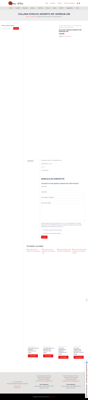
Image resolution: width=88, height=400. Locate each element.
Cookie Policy (17, 387)
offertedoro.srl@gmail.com (46, 381)
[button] (12, 8)
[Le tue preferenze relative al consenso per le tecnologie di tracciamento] (87, 300)
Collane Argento (67, 25)
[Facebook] (77, 3)
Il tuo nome (44, 186)
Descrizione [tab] (31, 161)
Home (60, 25)
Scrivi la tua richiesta (46, 202)
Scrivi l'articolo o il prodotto (47, 197)
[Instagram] (79, 3)
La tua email (44, 191)
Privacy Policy (64, 223)
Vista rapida (33, 355)
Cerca (16, 28)
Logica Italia (52, 396)
